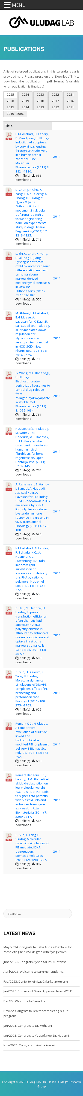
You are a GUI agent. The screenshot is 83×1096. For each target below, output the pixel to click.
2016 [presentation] (70, 101)
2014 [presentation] (25, 107)
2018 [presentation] (40, 101)
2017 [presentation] (55, 101)
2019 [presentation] (25, 101)
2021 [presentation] (70, 94)
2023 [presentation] (40, 94)
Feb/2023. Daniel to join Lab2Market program (35, 981)
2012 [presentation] (55, 107)
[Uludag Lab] (41, 21)
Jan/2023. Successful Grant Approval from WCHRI (38, 991)
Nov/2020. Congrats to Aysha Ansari (29, 1045)
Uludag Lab (33, 1082)
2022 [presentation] (55, 94)
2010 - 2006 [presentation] (15, 114)
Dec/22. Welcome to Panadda (24, 1001)
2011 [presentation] (70, 107)
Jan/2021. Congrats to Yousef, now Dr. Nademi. (36, 1035)
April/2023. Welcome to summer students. (33, 971)
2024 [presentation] (25, 94)
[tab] (10, 94)
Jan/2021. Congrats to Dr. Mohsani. (28, 1025)
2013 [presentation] (40, 107)
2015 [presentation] (10, 107)
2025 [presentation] (10, 94)
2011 (57, 156)
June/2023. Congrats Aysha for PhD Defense (35, 962)
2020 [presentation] (10, 101)
